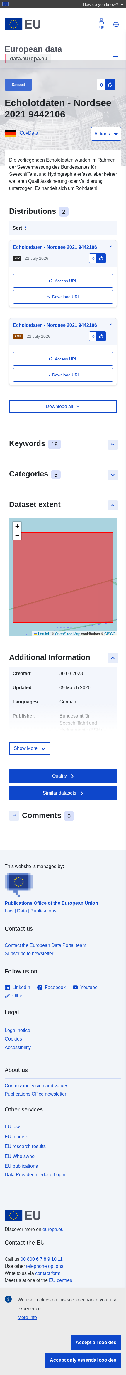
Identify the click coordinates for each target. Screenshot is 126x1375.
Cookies (13, 1038)
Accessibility (18, 1047)
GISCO (109, 633)
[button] (104, 4)
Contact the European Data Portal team (45, 945)
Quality (59, 775)
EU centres (60, 1280)
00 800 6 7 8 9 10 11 (42, 1259)
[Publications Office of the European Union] (61, 883)
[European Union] (61, 1215)
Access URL (66, 281)
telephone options (44, 1266)
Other (18, 995)
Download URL (66, 296)
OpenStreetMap (67, 633)
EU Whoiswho (20, 1156)
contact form (47, 1273)
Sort (17, 228)
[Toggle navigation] (114, 55)
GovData (29, 132)
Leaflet (43, 633)
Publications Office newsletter (35, 1093)
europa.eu (53, 1229)
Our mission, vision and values (36, 1085)
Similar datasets (59, 793)
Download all (59, 406)
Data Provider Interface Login (35, 1174)
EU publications (21, 1166)
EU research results (25, 1146)
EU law (12, 1126)
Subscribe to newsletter (29, 953)
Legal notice (17, 1030)
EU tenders (16, 1136)
